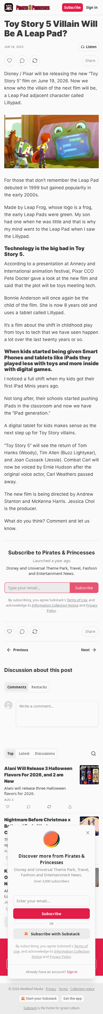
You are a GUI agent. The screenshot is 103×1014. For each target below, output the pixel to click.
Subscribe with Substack (55, 933)
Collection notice (82, 989)
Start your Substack (41, 998)
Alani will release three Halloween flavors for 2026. (35, 790)
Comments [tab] (16, 687)
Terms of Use (77, 600)
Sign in (92, 7)
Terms (63, 989)
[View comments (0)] (22, 60)
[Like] (9, 60)
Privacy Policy (60, 956)
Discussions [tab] (45, 753)
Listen (91, 46)
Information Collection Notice (55, 605)
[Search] (93, 753)
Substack (30, 1008)
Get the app (72, 998)
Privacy (51, 989)
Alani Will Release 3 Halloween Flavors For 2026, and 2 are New (38, 775)
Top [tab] (10, 753)
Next (85, 649)
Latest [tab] (24, 753)
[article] (51, 787)
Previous (20, 649)
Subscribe (72, 7)
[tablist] (27, 687)
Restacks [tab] (39, 687)
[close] (87, 832)
